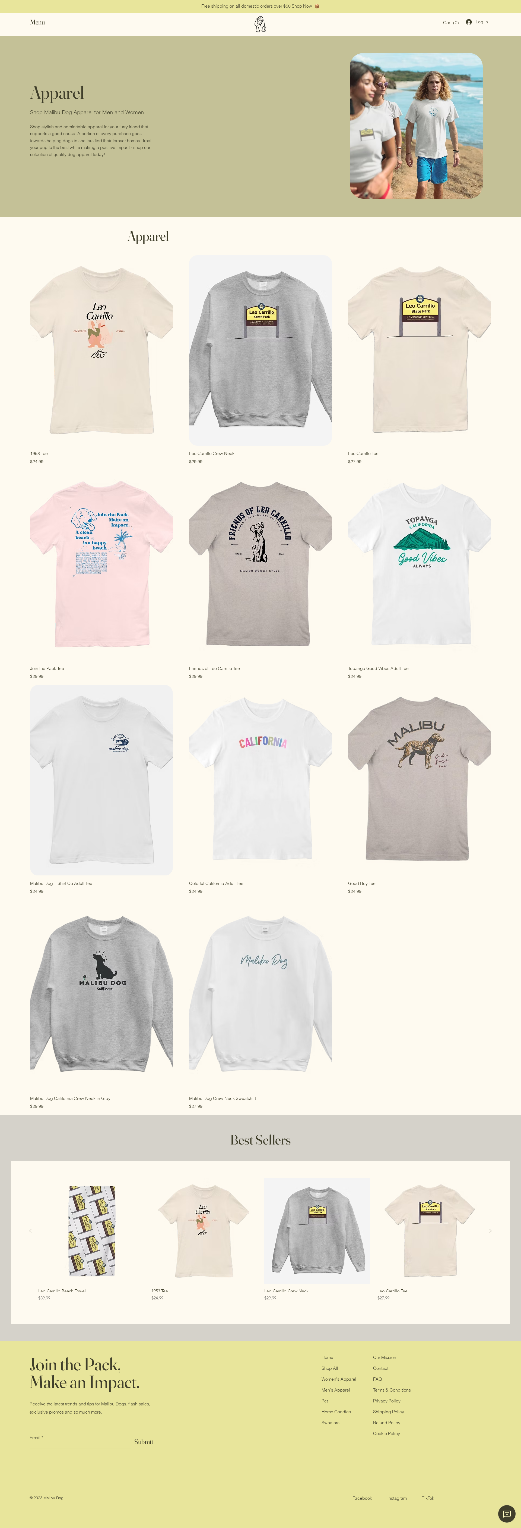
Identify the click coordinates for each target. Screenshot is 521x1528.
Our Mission (384, 1357)
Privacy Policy (387, 1401)
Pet (325, 1401)
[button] (42, 22)
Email (35, 1437)
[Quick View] (91, 1231)
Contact (380, 1368)
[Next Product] (490, 1231)
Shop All (330, 1368)
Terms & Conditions (392, 1390)
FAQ (377, 1379)
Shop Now (302, 6)
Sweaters (330, 1422)
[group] (260, 1242)
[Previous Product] (30, 1231)
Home (327, 1357)
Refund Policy (386, 1422)
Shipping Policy (388, 1411)
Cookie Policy (386, 1433)
